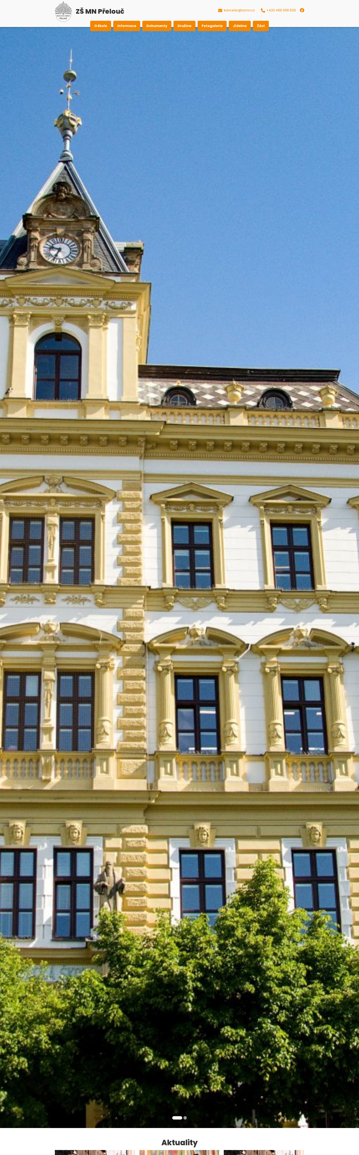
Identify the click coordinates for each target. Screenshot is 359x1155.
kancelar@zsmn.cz (239, 10)
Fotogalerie (212, 25)
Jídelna (240, 25)
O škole (100, 25)
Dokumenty (156, 25)
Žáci (261, 25)
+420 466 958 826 (281, 10)
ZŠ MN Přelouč (100, 11)
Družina (184, 25)
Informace (126, 25)
